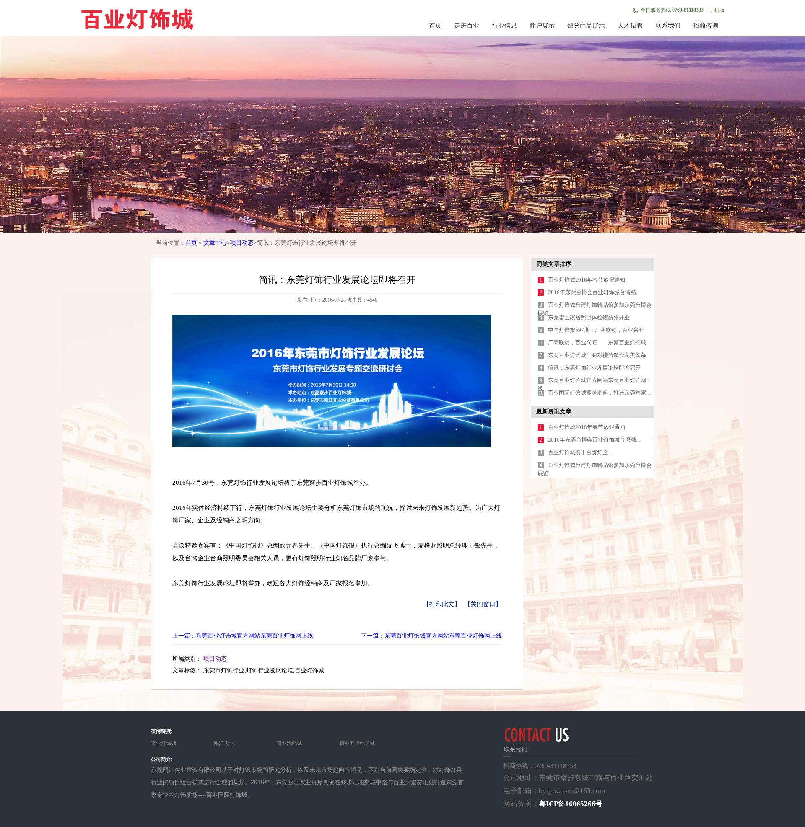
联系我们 (667, 25)
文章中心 (215, 243)
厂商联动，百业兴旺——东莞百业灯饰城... (599, 342)
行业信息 (504, 25)
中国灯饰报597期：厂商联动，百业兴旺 (596, 330)
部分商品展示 (586, 25)
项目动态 (242, 243)
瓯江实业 (224, 743)
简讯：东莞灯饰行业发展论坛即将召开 (594, 367)
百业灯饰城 (163, 743)
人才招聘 (630, 25)
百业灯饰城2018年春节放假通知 (586, 280)
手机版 (716, 10)
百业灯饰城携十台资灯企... (580, 452)
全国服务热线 (672, 10)
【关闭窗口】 (483, 604)
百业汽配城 (289, 743)
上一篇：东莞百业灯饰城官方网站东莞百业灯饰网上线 (242, 636)
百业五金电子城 (357, 743)
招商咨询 (705, 25)
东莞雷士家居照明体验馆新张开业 (589, 317)
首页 (435, 25)
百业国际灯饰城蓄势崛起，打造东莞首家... (599, 393)
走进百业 (466, 25)
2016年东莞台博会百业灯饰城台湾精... (594, 292)
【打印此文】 (442, 604)
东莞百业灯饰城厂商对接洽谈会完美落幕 (597, 355)
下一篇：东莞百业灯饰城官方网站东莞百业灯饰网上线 (431, 636)
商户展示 (542, 25)
